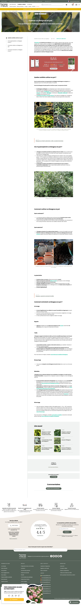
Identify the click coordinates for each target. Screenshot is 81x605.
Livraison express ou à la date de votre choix (17, 1)
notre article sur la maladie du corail (50, 383)
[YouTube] (58, 556)
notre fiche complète (57, 415)
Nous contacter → (14, 538)
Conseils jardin (22, 4)
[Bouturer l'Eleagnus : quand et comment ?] (57, 448)
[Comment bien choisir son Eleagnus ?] (37, 440)
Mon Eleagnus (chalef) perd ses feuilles (47, 448)
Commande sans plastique (27, 577)
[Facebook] (53, 556)
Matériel (33, 6)
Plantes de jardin (13, 6)
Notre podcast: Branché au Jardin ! (67, 575)
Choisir (36, 13)
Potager (26, 6)
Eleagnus (37, 42)
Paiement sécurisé (25, 572)
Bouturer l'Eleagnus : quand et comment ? (66, 448)
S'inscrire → (67, 532)
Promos (37, 6)
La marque (29, 4)
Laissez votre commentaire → (54, 488)
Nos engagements (5, 572)
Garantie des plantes (25, 570)
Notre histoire (4, 568)
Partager (54, 476)
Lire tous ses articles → (53, 467)
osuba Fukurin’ (50, 95)
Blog (10, 11)
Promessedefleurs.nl (45, 588)
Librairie (29, 6)
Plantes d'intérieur (20, 6)
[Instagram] (51, 556)
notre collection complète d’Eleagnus (50, 416)
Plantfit (22, 575)
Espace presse (4, 581)
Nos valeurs (3, 575)
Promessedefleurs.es (46, 580)
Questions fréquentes (45, 566)
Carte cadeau (24, 581)
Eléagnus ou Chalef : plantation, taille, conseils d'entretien (49, 141)
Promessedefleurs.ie (45, 575)
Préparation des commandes (27, 566)
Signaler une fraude (44, 568)
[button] (66, 5)
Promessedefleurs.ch (46, 593)
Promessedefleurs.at (46, 584)
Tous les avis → (40, 535)
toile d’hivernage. (40, 411)
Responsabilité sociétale (6, 577)
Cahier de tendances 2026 (66, 572)
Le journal (62, 566)
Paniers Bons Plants (25, 579)
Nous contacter (43, 570)
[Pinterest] (56, 556)
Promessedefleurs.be (46, 591)
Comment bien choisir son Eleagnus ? (47, 440)
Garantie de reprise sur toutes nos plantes (35, 1)
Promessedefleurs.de (46, 577)
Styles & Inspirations (64, 570)
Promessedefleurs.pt (46, 586)
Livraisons (23, 568)
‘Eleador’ (38, 93)
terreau (38, 234)
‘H (42, 95)
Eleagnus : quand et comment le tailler (45, 296)
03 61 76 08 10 (15, 525)
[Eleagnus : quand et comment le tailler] (57, 432)
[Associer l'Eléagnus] (57, 440)
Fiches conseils (14, 11)
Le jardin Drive (24, 583)
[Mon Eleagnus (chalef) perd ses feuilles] (37, 448)
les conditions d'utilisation (69, 536)
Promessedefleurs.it (45, 582)
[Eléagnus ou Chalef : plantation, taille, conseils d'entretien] (37, 432)
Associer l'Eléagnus (66, 440)
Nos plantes (3, 570)
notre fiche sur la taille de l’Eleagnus (59, 354)
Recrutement (4, 579)
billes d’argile (53, 280)
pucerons (66, 394)
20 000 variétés (4, 1)
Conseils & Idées (63, 568)
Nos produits (13, 4)
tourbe (61, 325)
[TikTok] (61, 556)
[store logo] (4, 5)
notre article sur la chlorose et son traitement (54, 388)
